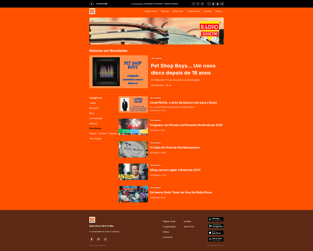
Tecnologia (95, 138)
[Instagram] (193, 3)
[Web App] (209, 3)
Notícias (165, 11)
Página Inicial (151, 11)
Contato (208, 11)
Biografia (94, 108)
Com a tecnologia (212, 245)
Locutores (167, 237)
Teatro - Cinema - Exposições (103, 133)
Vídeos (218, 11)
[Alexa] (222, 3)
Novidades (95, 128)
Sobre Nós (178, 11)
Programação (193, 11)
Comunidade (96, 118)
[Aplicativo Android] (213, 3)
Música (93, 123)
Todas (92, 103)
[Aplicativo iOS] (217, 3)
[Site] (202, 3)
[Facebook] (198, 3)
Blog (91, 113)
